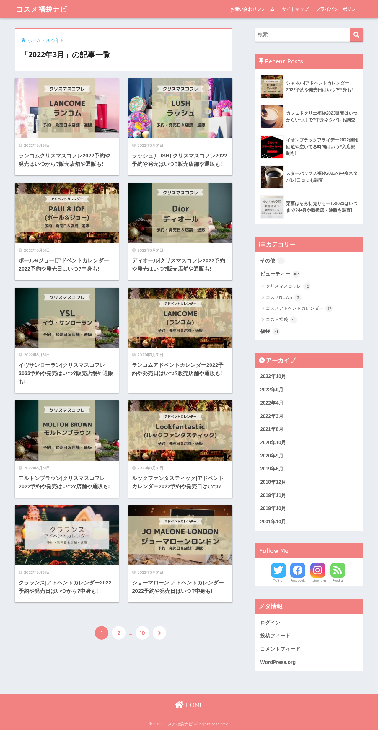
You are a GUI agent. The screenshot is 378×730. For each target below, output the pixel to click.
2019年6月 (272, 469)
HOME (193, 705)
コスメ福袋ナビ (41, 9)
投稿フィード (275, 635)
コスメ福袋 (281, 319)
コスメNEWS (282, 297)
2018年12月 (273, 482)
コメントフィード (280, 649)
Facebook (297, 581)
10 (142, 633)
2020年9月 (272, 456)
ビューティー (279, 274)
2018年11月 (273, 495)
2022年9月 (272, 389)
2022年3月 (272, 416)
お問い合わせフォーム (252, 9)
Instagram (317, 581)
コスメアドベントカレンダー (298, 308)
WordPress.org (278, 662)
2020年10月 (273, 442)
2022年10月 (273, 376)
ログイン (270, 622)
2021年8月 (272, 429)
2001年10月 (273, 521)
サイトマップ (295, 9)
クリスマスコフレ (287, 286)
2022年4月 (272, 403)
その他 (271, 260)
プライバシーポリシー (338, 9)
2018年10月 (273, 508)
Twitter (278, 581)
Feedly (338, 581)
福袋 (269, 331)
